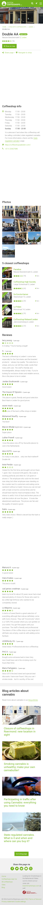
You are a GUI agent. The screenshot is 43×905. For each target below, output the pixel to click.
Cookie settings (20, 901)
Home (4, 27)
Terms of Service (35, 899)
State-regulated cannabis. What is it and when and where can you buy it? (19, 838)
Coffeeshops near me (9, 879)
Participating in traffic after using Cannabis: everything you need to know (20, 802)
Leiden (30, 27)
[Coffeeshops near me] (36, 3)
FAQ (26, 899)
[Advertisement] (21, 79)
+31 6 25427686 (11, 149)
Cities (3, 885)
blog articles (33, 700)
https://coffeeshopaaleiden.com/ (18, 145)
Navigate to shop (25, 53)
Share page (9, 53)
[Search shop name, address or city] (32, 3)
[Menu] (40, 3)
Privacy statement (8, 901)
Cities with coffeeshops (17, 27)
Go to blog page (21, 854)
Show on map (10, 46)
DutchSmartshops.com (31, 886)
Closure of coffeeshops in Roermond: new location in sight (20, 731)
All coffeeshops (7, 882)
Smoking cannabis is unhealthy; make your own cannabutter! (19, 767)
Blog (3, 887)
